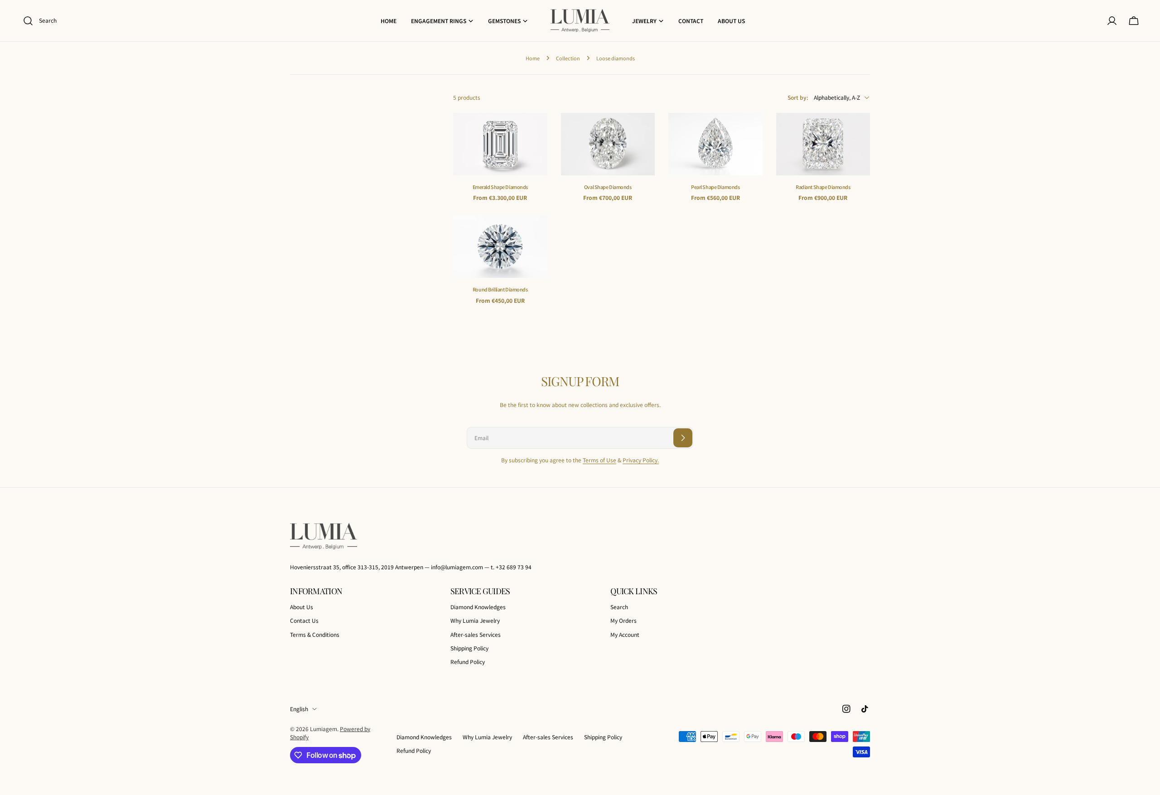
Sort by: (798, 97)
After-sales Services (475, 634)
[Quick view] (534, 133)
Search (619, 607)
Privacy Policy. (641, 460)
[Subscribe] (682, 437)
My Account (624, 634)
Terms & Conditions (314, 634)
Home (533, 58)
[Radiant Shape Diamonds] (823, 144)
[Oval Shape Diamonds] (608, 144)
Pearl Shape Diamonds (715, 186)
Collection (568, 58)
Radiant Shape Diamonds (823, 186)
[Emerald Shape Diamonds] (500, 144)
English (299, 709)
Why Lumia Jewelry (475, 620)
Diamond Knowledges (478, 607)
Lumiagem (323, 728)
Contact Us (304, 620)
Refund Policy (467, 661)
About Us (301, 607)
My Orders (623, 620)
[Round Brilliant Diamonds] (500, 246)
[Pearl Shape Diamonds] (715, 144)
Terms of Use (599, 460)
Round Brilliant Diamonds (500, 289)
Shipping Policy (469, 648)
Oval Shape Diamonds (608, 186)
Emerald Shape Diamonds (500, 186)
